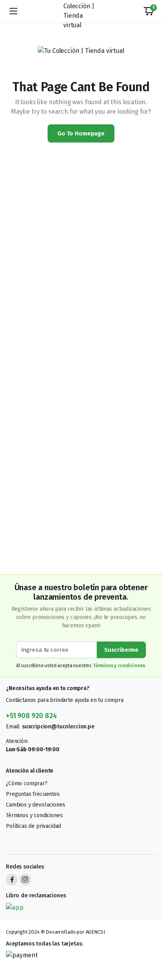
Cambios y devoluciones (35, 804)
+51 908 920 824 (31, 715)
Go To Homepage (81, 133)
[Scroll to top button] (149, 932)
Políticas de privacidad (33, 826)
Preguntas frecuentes (33, 794)
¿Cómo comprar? (27, 783)
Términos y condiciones (34, 815)
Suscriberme (121, 649)
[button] (148, 11)
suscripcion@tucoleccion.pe (58, 726)
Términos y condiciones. (119, 665)
